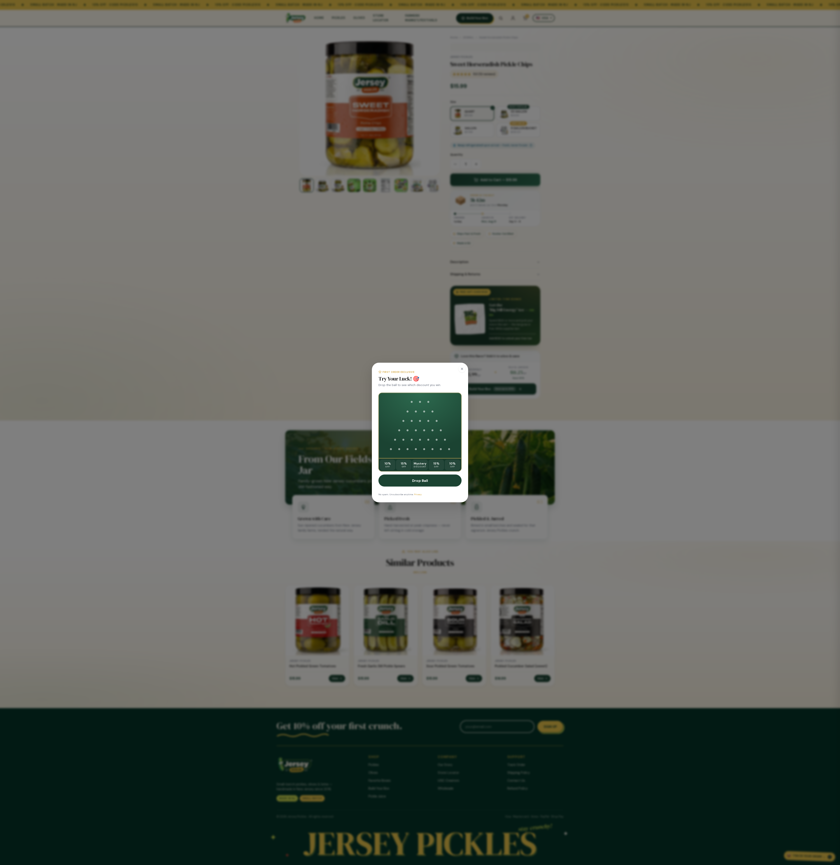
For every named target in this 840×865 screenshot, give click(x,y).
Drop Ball (420, 480)
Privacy (418, 494)
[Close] (462, 368)
